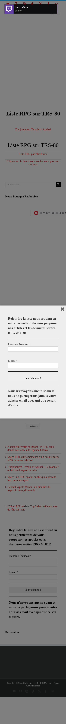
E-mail (12, 360)
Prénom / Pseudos (19, 344)
